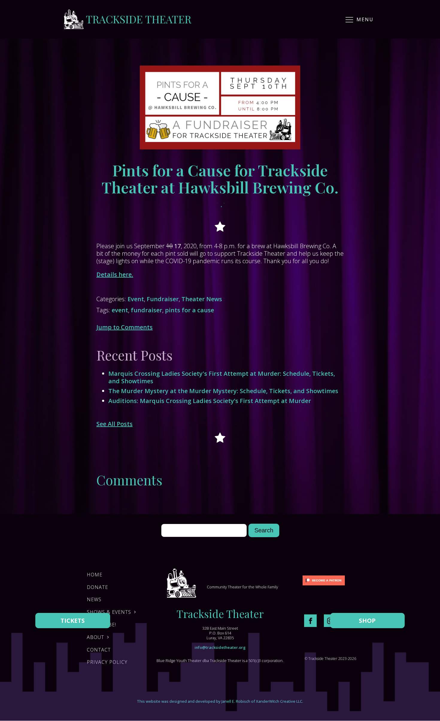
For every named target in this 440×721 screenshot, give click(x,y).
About (95, 637)
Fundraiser (163, 299)
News (94, 599)
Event (136, 299)
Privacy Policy (107, 662)
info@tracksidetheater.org (220, 647)
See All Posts (114, 424)
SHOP (367, 621)
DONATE (97, 587)
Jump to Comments (124, 327)
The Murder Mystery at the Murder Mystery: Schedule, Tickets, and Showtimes (223, 391)
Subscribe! (101, 624)
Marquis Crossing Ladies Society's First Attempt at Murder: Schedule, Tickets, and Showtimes (221, 377)
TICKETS (72, 621)
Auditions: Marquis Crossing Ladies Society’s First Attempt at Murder (209, 401)
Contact (99, 649)
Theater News (201, 299)
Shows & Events (109, 612)
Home (94, 574)
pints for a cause (189, 310)
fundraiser (146, 310)
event (120, 310)
